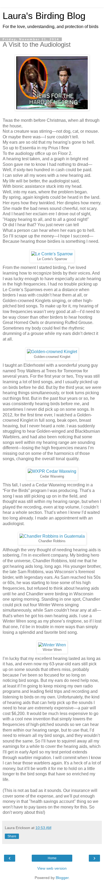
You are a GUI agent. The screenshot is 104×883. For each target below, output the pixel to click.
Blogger (62, 878)
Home (52, 858)
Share (11, 836)
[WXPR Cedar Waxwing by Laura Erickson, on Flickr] (52, 471)
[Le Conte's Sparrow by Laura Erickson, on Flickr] (52, 254)
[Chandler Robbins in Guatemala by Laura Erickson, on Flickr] (52, 536)
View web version (52, 868)
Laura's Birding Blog (44, 16)
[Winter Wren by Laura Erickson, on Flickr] (52, 645)
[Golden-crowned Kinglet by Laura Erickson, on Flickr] (52, 351)
